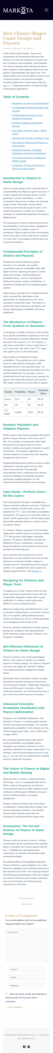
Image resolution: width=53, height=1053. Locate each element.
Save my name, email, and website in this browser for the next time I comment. (26, 998)
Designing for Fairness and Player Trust (30, 138)
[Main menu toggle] (46, 10)
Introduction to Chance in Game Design (30, 103)
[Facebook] (24, 1047)
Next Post (26, 904)
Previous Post (26, 898)
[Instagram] (28, 1047)
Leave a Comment (12, 48)
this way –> (37, 571)
